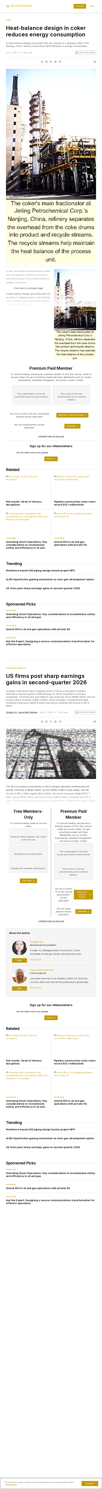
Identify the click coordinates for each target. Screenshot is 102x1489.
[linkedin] (46, 61)
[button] (8, 6)
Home (8, 20)
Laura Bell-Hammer (28, 712)
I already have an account (51, 436)
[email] (60, 61)
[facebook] (42, 61)
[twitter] (51, 61)
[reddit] (55, 61)
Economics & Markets (16, 668)
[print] (95, 61)
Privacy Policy (11, 1485)
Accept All (90, 1483)
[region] (51, 1483)
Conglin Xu (11, 712)
